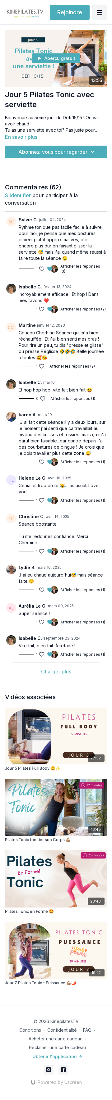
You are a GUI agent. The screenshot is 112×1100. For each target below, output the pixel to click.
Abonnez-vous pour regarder (52, 152)
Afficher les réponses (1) (72, 398)
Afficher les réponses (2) (83, 309)
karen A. (28, 414)
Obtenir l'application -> (57, 1056)
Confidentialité (62, 1030)
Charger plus (56, 671)
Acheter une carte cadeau (55, 1038)
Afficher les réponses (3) (80, 269)
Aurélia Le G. (33, 606)
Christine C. (32, 516)
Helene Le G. (33, 478)
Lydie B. (27, 567)
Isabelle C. (30, 286)
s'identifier (18, 195)
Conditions (30, 1030)
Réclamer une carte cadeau (57, 1047)
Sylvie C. (28, 219)
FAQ (87, 1030)
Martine (27, 325)
